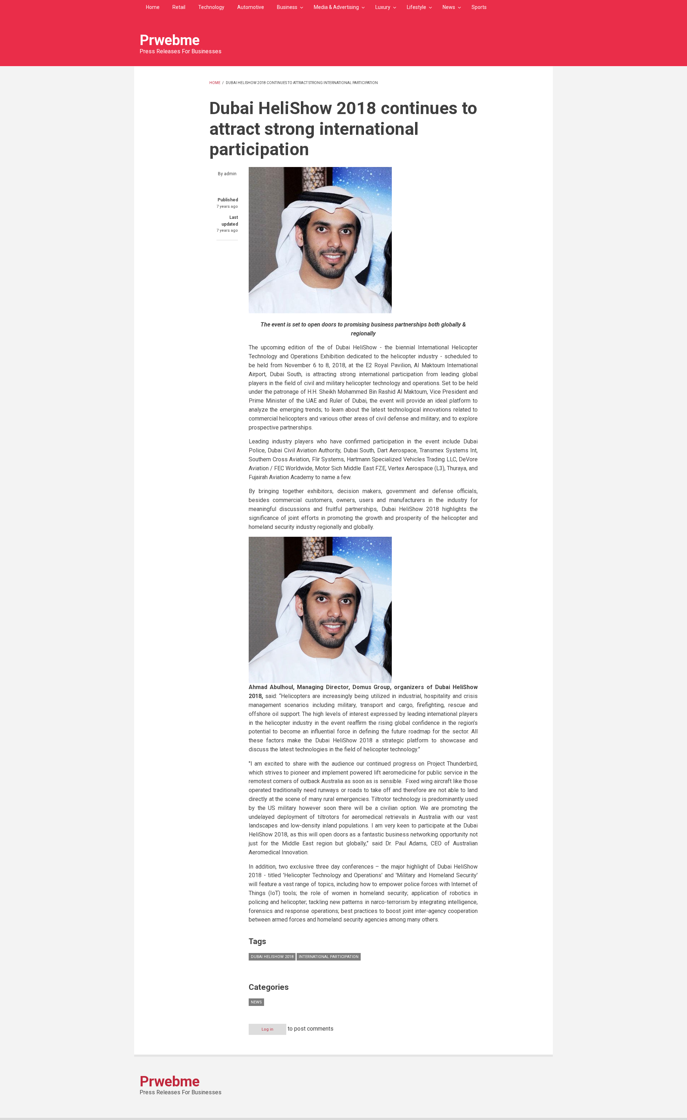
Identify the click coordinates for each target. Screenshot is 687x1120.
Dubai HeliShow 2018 (272, 956)
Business (287, 7)
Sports (479, 7)
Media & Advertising (336, 7)
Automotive (250, 7)
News (449, 7)
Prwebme (170, 40)
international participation (329, 956)
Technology (211, 7)
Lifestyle (416, 7)
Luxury (382, 7)
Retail (178, 7)
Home (153, 7)
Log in (267, 1029)
